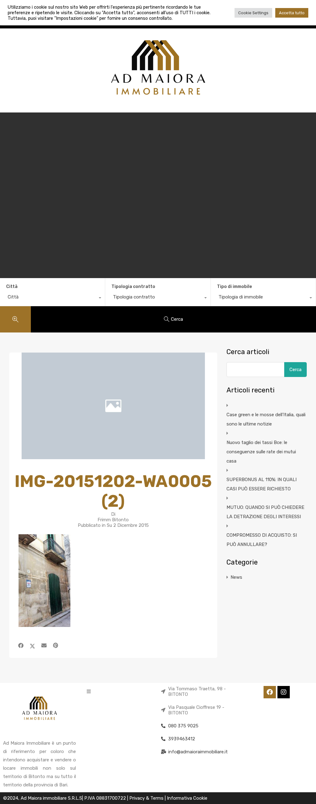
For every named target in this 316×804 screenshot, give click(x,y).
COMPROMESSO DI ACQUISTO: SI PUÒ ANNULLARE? (262, 539)
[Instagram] (283, 692)
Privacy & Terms (147, 798)
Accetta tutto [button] (292, 13)
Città (12, 286)
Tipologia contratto (133, 286)
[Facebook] (270, 692)
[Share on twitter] (32, 645)
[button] (88, 691)
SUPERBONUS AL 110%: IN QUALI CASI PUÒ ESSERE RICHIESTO (262, 484)
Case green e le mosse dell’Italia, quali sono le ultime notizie (266, 419)
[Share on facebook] (20, 645)
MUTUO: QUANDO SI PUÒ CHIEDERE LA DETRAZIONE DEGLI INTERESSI (265, 512)
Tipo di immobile (234, 286)
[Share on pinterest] (55, 645)
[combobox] (52, 298)
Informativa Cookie (187, 798)
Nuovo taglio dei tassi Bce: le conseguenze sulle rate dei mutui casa (261, 452)
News (236, 577)
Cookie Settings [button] (253, 13)
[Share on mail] (44, 645)
